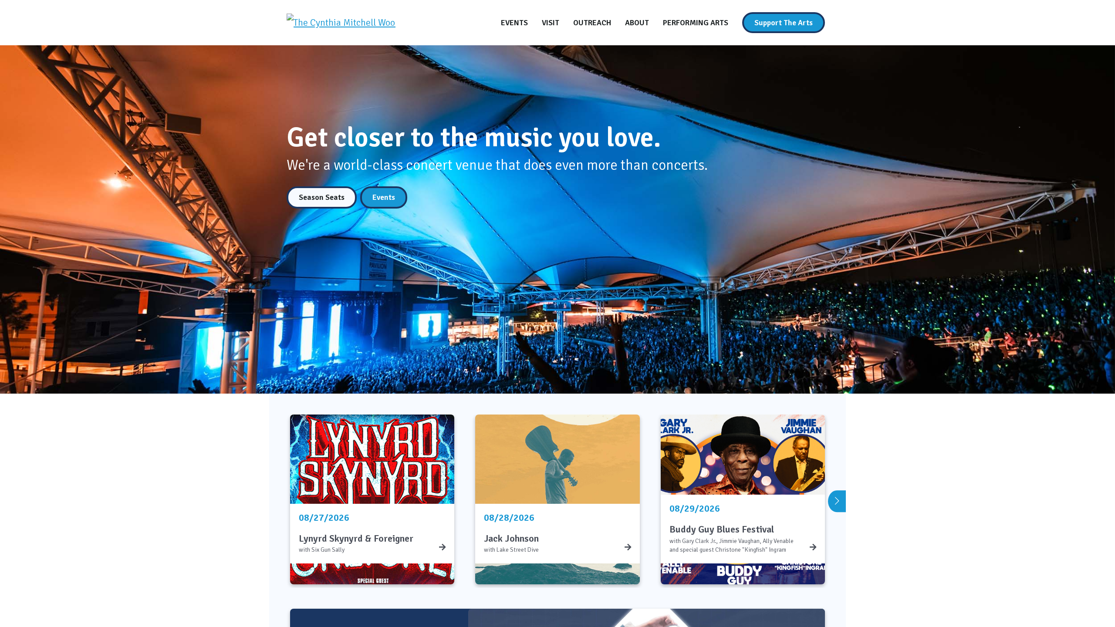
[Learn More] (442, 547)
